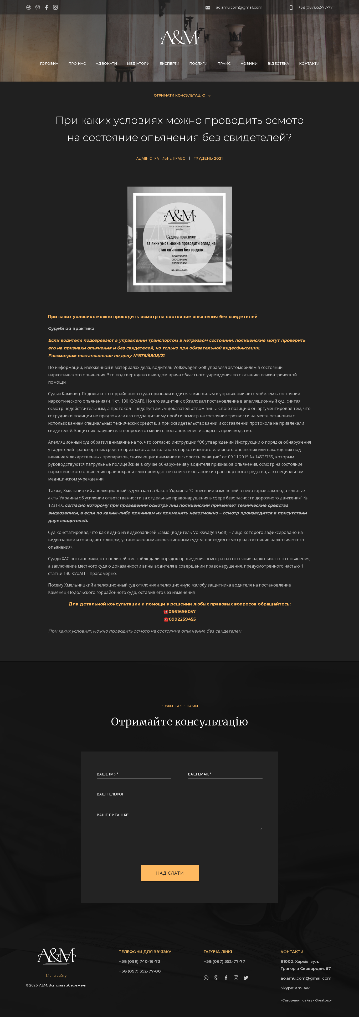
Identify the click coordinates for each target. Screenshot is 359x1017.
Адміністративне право (161, 158)
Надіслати (170, 873)
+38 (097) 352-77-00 (140, 971)
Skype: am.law (295, 987)
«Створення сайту (296, 1000)
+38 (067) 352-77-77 (224, 961)
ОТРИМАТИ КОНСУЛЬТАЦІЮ (179, 95)
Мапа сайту (56, 975)
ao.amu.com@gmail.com (239, 7)
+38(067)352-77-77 (315, 7)
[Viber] (37, 7)
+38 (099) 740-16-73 (139, 961)
